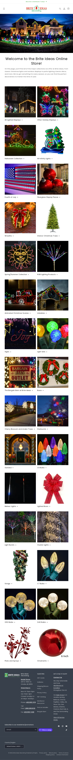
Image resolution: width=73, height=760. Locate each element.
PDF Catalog (41, 697)
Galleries (40, 682)
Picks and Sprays (12, 661)
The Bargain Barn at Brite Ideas (18, 390)
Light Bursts (9, 545)
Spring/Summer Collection (16, 274)
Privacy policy (43, 753)
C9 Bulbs (41, 468)
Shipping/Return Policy (42, 687)
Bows (39, 390)
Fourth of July (10, 197)
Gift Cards (40, 678)
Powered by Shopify (31, 753)
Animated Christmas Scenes (17, 313)
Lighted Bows (42, 506)
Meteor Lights (10, 506)
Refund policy (53, 753)
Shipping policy (50, 754)
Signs (7, 352)
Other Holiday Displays (46, 120)
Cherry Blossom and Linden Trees (19, 429)
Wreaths (8, 236)
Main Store (60, 695)
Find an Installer (42, 707)
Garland (8, 468)
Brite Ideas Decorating (19, 753)
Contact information (62, 754)
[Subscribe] (35, 730)
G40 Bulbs (41, 622)
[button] (4, 9)
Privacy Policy (42, 693)
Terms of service (63, 753)
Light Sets (41, 352)
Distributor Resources (41, 702)
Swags (7, 584)
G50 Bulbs (9, 622)
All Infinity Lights (44, 159)
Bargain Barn (41, 711)
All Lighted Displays (13, 120)
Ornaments (42, 661)
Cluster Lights (43, 545)
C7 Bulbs (41, 584)
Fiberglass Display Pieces (47, 197)
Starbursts (41, 429)
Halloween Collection (13, 159)
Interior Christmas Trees (47, 236)
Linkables (41, 313)
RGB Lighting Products (46, 274)
